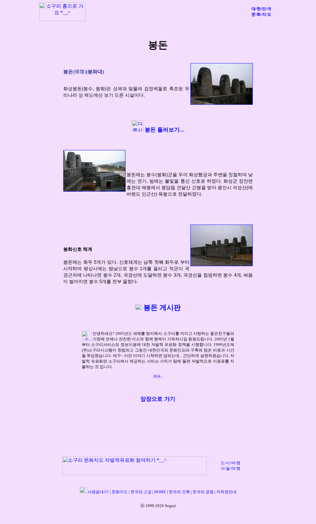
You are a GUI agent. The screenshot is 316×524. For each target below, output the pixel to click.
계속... (158, 376)
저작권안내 (226, 491)
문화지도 (120, 491)
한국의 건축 (179, 491)
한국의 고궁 (141, 491)
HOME (160, 491)
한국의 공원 (203, 491)
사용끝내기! (98, 491)
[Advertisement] (166, 11)
